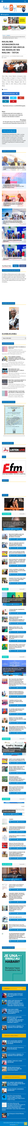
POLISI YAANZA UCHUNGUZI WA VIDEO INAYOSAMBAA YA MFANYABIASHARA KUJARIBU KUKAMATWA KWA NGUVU (17, 854)
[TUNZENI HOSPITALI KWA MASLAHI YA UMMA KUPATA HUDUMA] (5, 705)
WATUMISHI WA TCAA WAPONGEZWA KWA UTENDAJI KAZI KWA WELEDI (16, 370)
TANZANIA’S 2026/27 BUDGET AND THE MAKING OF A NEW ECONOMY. (16, 637)
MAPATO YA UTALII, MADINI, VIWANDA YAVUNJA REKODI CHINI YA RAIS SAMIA (17, 719)
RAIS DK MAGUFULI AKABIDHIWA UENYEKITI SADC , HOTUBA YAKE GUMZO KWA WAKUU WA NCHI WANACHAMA (17, 561)
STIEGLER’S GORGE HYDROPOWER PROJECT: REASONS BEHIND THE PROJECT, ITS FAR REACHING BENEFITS (17, 778)
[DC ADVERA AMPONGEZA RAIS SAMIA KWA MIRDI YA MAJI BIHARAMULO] (5, 713)
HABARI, (5, 57)
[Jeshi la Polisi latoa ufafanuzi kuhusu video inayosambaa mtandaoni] (5, 889)
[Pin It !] (13, 101)
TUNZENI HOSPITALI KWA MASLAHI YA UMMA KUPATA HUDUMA (16, 701)
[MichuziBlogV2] (14, 7)
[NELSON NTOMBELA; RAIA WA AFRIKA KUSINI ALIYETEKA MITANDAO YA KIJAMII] (5, 538)
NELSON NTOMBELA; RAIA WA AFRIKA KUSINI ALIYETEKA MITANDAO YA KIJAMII (16, 535)
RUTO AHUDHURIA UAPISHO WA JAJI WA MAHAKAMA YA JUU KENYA (14, 1042)
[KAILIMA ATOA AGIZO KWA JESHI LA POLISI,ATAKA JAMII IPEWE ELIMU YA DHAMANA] (5, 582)
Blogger (16, 265)
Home (4, 35)
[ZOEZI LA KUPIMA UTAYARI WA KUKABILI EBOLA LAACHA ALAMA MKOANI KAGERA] (5, 574)
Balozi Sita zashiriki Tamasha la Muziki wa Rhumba (15, 1048)
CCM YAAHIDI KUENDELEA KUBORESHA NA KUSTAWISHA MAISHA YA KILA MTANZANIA (14, 600)
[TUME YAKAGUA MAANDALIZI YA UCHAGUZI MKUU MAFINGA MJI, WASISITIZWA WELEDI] (5, 831)
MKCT (17, 1124)
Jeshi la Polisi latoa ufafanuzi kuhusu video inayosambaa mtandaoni (16, 886)
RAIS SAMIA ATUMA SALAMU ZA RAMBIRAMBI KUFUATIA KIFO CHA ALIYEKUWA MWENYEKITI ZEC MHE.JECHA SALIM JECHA (17, 728)
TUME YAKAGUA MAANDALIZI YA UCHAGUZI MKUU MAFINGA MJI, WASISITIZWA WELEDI (17, 828)
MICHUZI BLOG (7, 1122)
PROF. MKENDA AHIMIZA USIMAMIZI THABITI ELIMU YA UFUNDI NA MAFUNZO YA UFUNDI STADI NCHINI (16, 358)
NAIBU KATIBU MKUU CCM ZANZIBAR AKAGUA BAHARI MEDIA (16, 628)
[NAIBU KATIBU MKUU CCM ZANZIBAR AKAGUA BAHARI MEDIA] (5, 631)
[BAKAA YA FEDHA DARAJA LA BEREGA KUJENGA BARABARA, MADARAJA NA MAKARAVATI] (5, 696)
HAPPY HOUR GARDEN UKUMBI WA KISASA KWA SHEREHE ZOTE (17, 552)
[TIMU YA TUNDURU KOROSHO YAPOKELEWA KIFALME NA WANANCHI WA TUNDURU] (5, 547)
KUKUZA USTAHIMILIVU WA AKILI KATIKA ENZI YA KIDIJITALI (12, 876)
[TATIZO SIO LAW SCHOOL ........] (5, 921)
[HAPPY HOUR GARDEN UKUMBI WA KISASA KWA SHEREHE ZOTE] (5, 556)
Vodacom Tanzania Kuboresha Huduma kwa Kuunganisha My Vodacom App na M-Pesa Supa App (17, 844)
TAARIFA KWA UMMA (9, 811)
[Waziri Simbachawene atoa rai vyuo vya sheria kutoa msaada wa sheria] (5, 929)
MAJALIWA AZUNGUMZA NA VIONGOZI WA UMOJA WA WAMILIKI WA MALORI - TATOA (13, 47)
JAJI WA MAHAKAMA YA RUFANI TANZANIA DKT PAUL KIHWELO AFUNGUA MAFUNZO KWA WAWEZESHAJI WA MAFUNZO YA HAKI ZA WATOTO (17, 936)
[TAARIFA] (5, 824)
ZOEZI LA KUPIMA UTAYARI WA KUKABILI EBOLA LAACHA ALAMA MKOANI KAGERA (17, 571)
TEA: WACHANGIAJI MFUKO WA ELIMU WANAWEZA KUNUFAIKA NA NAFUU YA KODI (12, 222)
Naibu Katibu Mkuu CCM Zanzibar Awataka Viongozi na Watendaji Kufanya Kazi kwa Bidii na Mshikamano (17, 646)
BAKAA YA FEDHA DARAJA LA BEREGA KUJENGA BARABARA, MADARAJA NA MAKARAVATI (16, 693)
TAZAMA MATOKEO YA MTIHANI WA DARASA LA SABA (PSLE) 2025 (16, 392)
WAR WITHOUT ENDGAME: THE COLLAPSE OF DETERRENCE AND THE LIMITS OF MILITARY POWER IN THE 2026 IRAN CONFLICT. (15, 1019)
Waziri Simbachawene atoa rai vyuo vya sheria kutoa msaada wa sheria (17, 926)
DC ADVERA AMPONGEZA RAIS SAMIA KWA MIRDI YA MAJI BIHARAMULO (16, 710)
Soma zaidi (22, 513)
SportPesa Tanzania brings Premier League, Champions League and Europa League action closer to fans (16, 1097)
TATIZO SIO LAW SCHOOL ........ (16, 917)
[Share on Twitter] (13, 97)
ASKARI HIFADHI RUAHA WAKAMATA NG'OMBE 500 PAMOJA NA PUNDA (14, 1069)
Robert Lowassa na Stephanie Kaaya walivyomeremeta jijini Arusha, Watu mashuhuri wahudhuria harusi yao (16, 788)
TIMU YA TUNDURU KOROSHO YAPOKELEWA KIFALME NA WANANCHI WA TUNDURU (16, 544)
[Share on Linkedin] (5, 101)
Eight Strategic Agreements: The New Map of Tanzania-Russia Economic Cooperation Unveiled (13, 670)
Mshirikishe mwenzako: (9, 93)
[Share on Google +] (21, 97)
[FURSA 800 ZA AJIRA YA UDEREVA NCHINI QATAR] (5, 840)
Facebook (22, 265)
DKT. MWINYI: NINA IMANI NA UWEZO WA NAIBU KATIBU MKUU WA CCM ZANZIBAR (16, 1084)
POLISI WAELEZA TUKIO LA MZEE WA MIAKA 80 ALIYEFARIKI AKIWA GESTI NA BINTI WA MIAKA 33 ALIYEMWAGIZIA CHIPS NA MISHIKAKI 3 (14, 524)
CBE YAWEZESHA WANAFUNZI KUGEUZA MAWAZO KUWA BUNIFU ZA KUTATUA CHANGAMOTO (13, 204)
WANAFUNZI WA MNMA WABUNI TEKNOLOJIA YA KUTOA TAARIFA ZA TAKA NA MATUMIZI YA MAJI (13, 186)
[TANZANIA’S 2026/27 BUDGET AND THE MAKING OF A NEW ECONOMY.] (5, 640)
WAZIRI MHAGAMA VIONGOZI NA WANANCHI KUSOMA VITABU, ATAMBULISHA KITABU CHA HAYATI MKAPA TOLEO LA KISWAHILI (17, 908)
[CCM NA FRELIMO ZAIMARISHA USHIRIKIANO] (5, 614)
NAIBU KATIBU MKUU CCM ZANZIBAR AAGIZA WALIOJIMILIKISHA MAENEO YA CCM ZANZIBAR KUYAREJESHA (16, 619)
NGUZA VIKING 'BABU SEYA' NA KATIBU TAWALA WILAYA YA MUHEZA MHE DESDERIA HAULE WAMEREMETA (17, 768)
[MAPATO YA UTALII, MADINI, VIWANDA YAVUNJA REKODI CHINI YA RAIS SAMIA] (5, 722)
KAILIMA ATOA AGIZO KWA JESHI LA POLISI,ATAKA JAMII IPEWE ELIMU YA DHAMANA (17, 579)
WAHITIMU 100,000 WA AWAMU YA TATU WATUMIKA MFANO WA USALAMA (17, 381)
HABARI (8, 35)
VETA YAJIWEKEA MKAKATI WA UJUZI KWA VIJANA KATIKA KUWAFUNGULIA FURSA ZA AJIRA (14, 168)
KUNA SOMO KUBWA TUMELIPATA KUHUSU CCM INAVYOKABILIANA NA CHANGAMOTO (14, 1011)
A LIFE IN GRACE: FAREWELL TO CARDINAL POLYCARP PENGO (15, 1026)
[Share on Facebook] (5, 97)
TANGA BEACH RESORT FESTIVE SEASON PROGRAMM (12, 750)
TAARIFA (11, 819)
